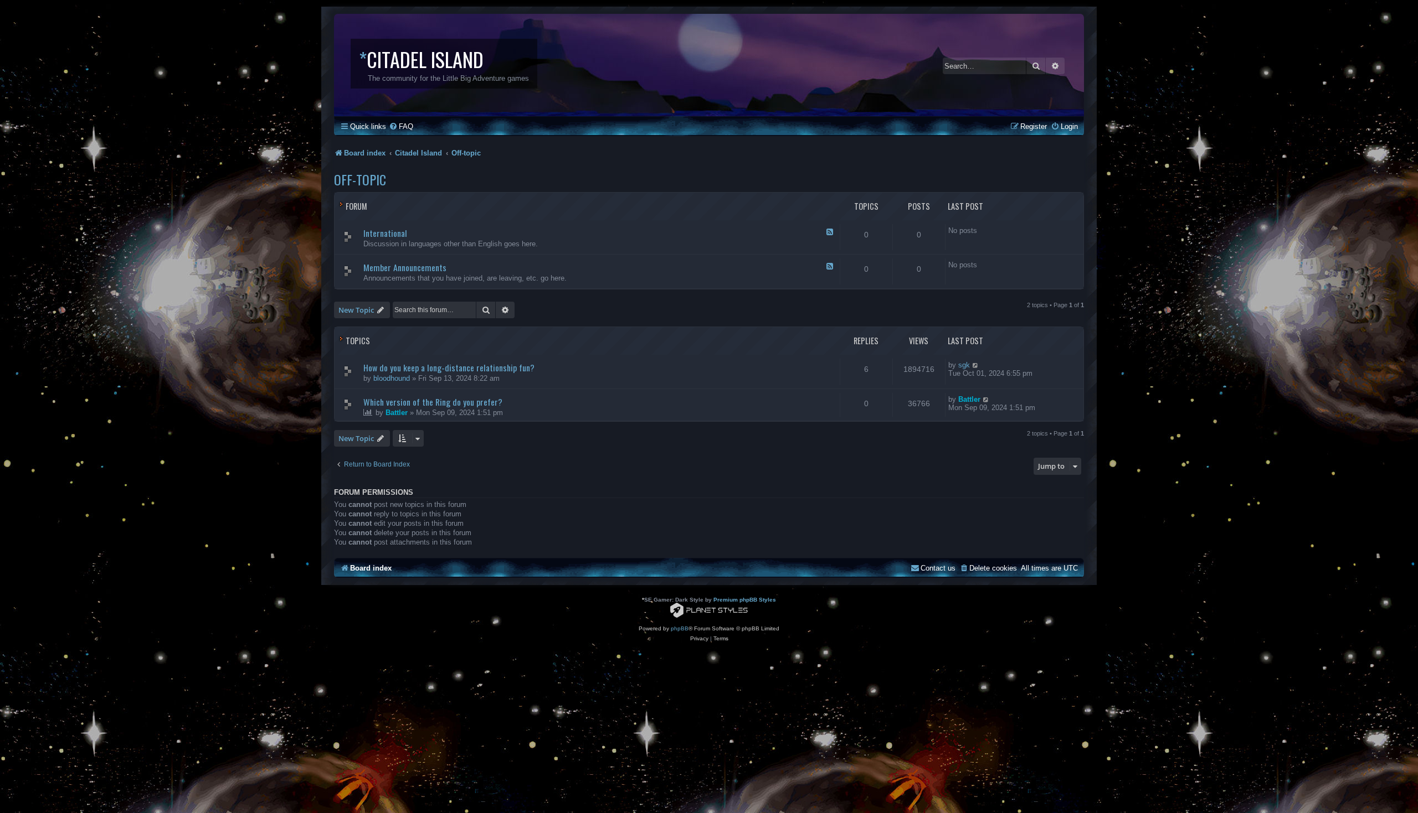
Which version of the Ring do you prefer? (432, 401)
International (385, 233)
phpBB (680, 628)
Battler (397, 412)
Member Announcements (404, 267)
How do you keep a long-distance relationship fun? (449, 367)
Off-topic (360, 179)
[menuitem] (401, 126)
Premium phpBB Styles (744, 600)
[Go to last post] (975, 365)
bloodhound (391, 378)
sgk (964, 365)
